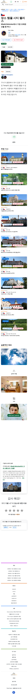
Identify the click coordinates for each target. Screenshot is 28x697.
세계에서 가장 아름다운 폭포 (14, 575)
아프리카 (14, 589)
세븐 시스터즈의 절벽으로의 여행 (14, 618)
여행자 (14, 678)
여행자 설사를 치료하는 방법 (14, 643)
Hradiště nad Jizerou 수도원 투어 (9, 231)
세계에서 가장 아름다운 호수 (14, 573)
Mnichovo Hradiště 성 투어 (8, 273)
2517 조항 (17, 34)
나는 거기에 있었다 (6, 39)
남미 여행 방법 (14, 636)
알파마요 (14, 654)
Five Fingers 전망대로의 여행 (14, 616)
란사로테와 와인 (14, 639)
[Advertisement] (14, 114)
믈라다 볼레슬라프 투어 (6, 169)
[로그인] (14, 137)
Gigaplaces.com (4, 1)
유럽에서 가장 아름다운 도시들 (14, 578)
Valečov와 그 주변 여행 (6, 294)
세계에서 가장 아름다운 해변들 (14, 580)
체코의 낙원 (8, 188)
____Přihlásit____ (11, 2)
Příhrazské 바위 (13, 292)
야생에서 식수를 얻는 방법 (14, 634)
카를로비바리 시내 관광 (14, 614)
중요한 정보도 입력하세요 (14, 415)
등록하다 (6, 527)
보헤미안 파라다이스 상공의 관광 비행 (10, 190)
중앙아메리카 (14, 603)
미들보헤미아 (8, 167)
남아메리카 (14, 596)
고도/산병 (14, 646)
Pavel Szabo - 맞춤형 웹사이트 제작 (14, 688)
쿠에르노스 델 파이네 (14, 668)
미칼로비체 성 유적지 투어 (7, 210)
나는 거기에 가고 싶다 (18, 39)
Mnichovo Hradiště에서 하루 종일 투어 (10, 252)
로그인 (14, 527)
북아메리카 (14, 600)
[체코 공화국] (4, 167)
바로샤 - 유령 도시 (14, 625)
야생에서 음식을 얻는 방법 (14, 641)
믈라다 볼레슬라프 (14, 167)
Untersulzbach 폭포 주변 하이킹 (14, 611)
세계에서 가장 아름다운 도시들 (14, 568)
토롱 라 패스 (14, 666)
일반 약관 (14, 681)
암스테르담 (14, 659)
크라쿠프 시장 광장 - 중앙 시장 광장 (14, 664)
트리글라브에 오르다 (14, 623)
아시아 (14, 591)
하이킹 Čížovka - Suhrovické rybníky (10, 335)
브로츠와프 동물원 (14, 661)
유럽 (2, 167)
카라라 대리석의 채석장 (14, 621)
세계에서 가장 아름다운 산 (14, 571)
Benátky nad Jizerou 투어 (7, 314)
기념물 (3, 47)
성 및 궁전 (10, 47)
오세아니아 (14, 598)
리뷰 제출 (4, 43)
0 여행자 (17, 514)
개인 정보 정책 (14, 684)
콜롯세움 (14, 657)
